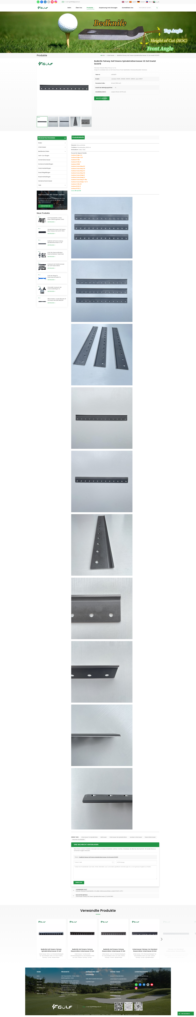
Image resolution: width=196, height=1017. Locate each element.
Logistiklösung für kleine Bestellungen (141, 980)
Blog (38, 991)
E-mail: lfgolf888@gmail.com (72, 2)
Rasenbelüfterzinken (115, 985)
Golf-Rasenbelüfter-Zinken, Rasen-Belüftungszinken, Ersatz (56, 218)
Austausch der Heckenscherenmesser (116, 989)
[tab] (78, 137)
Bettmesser (104, 837)
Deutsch (142, 2)
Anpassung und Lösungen (108, 8)
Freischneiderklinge (115, 995)
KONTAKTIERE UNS (45, 206)
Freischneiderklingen (44, 168)
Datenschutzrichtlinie (115, 1015)
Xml (107, 1015)
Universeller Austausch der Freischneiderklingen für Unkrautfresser (55, 288)
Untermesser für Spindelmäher (89, 837)
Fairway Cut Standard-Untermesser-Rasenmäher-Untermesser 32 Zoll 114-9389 (176, 950)
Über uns (79, 8)
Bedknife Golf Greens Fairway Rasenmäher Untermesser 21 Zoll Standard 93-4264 (113, 950)
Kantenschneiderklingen (45, 164)
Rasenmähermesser (150, 837)
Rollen (40, 143)
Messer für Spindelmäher (117, 976)
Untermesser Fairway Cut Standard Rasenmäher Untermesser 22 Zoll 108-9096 (144, 950)
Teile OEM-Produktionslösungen (94, 979)
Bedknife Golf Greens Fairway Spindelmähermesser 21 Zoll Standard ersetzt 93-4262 (55, 241)
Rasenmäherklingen (44, 177)
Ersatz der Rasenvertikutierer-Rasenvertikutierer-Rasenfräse (56, 253)
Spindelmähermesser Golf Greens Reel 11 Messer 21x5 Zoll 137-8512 (56, 230)
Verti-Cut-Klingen (43, 156)
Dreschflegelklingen (44, 173)
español (134, 2)
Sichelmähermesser (44, 160)
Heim (69, 8)
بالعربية (157, 2)
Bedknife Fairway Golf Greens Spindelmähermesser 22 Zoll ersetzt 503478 (98, 857)
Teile (39, 185)
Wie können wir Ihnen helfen (51, 194)
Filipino (150, 2)
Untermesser (110, 55)
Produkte (90, 8)
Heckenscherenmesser (45, 181)
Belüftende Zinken (43, 151)
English (127, 2)
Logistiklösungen (90, 982)
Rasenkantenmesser (115, 998)
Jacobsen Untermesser (136, 837)
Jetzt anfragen (102, 98)
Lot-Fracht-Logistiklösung (141, 976)
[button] (161, 939)
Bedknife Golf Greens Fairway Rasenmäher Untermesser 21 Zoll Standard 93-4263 (82, 950)
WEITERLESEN (51, 222)
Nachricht (39, 982)
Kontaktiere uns (127, 8)
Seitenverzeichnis (41, 993)
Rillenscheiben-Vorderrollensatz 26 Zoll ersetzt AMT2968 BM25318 (57, 299)
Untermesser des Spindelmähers (118, 837)
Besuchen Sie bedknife (79, 840)
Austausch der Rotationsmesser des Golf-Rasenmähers (56, 264)
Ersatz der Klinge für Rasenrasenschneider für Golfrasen (54, 276)
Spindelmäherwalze (115, 982)
